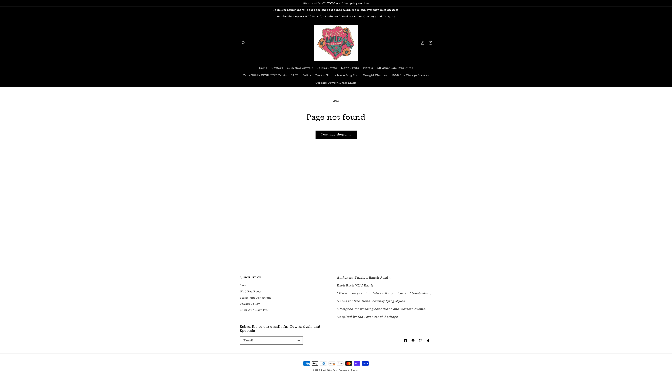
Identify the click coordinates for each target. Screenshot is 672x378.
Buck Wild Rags (329, 370)
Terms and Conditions (255, 297)
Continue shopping (336, 134)
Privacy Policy (250, 303)
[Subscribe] (299, 340)
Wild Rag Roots (250, 291)
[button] (243, 43)
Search (245, 285)
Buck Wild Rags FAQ (254, 310)
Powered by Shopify (349, 370)
